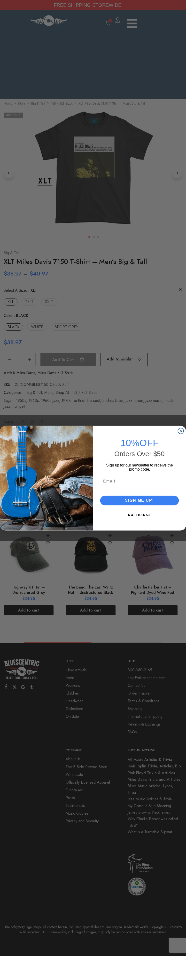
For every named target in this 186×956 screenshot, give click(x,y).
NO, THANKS (139, 514)
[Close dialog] (181, 431)
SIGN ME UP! (139, 500)
